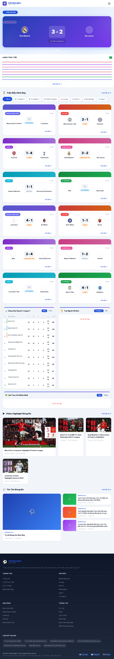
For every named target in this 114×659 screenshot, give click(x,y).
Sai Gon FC (12, 384)
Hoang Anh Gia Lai (15, 356)
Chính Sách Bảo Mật (66, 622)
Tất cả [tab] (8, 99)
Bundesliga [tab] (90, 99)
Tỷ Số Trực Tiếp (8, 582)
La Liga (61, 582)
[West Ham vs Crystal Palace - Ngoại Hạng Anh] (57, 80)
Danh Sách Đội (8, 608)
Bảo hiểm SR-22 (35, 645)
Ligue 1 (61, 593)
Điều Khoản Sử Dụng (66, 626)
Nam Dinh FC (13, 328)
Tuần (99, 395)
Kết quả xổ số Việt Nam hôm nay (14, 645)
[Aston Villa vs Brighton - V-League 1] (57, 77)
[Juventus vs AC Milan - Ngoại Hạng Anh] (57, 70)
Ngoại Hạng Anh (64, 578)
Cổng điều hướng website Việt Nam (62, 641)
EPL (106, 311)
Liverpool (6, 615)
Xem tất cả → (57, 84)
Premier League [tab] (51, 99)
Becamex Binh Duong (16, 363)
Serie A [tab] (76, 99)
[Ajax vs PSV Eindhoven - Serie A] (57, 75)
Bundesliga (63, 589)
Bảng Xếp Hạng (8, 589)
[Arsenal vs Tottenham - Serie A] (57, 65)
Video (61, 612)
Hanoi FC (11, 321)
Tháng (106, 395)
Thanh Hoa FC (13, 377)
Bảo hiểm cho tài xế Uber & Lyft (54, 645)
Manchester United (9, 612)
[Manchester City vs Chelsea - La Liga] (57, 62)
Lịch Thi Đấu (7, 586)
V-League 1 (98, 311)
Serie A (61, 586)
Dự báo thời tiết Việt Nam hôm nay (89, 641)
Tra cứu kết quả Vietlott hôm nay (35, 641)
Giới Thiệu (62, 619)
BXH (44, 311)
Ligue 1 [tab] (102, 99)
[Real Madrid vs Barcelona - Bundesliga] (57, 67)
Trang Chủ (6, 578)
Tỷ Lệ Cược (63, 615)
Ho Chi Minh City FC (15, 335)
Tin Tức (61, 608)
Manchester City (8, 622)
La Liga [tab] (65, 99)
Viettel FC (12, 349)
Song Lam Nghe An (15, 342)
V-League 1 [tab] (20, 99)
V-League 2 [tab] (35, 99)
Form (50, 311)
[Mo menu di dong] (109, 3)
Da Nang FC (12, 370)
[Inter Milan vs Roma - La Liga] (57, 72)
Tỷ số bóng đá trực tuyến (12, 641)
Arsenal (5, 619)
